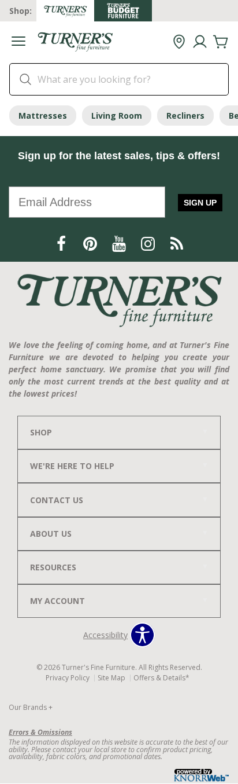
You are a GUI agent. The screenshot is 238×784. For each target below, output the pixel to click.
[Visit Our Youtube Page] (120, 244)
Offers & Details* (161, 678)
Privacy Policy (68, 678)
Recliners (185, 115)
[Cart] (221, 42)
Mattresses (42, 115)
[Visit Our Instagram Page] (149, 244)
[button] (18, 42)
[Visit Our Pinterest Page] (91, 244)
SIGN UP (200, 202)
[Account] (200, 42)
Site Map (111, 678)
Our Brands (31, 707)
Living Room (116, 115)
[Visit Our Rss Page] (177, 244)
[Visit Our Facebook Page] (62, 244)
